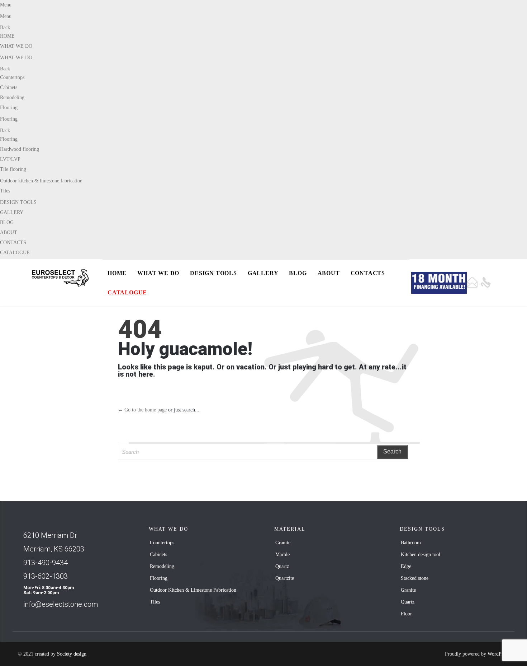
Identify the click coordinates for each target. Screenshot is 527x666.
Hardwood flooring (19, 149)
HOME (7, 36)
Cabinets (8, 87)
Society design (71, 654)
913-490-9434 (45, 562)
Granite (282, 542)
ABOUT (8, 232)
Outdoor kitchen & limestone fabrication (41, 180)
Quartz (282, 566)
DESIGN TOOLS (18, 202)
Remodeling (12, 97)
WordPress (498, 654)
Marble (282, 554)
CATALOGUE (15, 252)
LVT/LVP (10, 159)
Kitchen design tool (420, 554)
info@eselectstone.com (60, 604)
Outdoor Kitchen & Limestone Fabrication (193, 590)
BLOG (7, 222)
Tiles (5, 191)
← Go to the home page (142, 410)
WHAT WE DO (16, 46)
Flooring (9, 107)
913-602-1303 (45, 576)
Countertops (12, 77)
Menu (5, 5)
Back (5, 27)
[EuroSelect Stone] (62, 278)
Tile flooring (13, 169)
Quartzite (284, 578)
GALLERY (11, 212)
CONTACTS (13, 242)
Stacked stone (414, 578)
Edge (406, 566)
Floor (406, 613)
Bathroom (411, 542)
